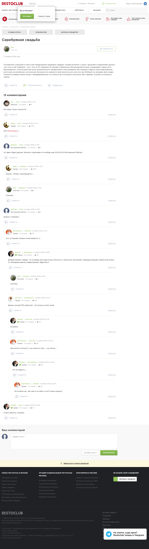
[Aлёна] (6, 125)
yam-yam (18, 297)
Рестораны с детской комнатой (14, 497)
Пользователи (41, 32)
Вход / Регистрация (134, 3)
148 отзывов (21, 126)
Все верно (27, 16)
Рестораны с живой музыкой (13, 494)
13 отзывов (23, 233)
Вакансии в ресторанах (85, 484)
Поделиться (57, 85)
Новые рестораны (9, 484)
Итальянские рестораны (48, 487)
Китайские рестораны (47, 480)
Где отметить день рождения (138, 19)
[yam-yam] (11, 299)
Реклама (91, 3)
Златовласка (17, 231)
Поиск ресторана (10, 10)
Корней (18, 252)
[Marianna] (6, 146)
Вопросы (69, 32)
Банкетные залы (8, 491)
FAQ (104, 528)
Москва (32, 3)
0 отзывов (22, 104)
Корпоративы (74, 19)
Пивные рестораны (9, 481)
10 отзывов (28, 255)
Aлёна (13, 123)
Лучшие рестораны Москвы (87, 487)
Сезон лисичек (95, 19)
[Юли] (6, 49)
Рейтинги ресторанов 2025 (87, 481)
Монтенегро (12, 131)
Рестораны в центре (10, 477)
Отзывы (14, 32)
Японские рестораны (47, 493)
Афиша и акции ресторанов (87, 477)
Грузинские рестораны (48, 484)
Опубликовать (109, 452)
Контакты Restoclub (110, 522)
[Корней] (11, 254)
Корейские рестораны (47, 497)
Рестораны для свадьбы (116, 19)
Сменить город (44, 16)
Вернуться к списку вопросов (76, 463)
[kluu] (6, 103)
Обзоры (97, 10)
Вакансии (106, 525)
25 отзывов (26, 300)
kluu (12, 102)
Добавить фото (90, 452)
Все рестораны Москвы (11, 500)
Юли (12, 47)
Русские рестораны (46, 490)
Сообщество (59, 10)
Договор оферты (109, 512)
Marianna (14, 145)
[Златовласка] (9, 232)
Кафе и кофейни (8, 487)
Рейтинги (79, 10)
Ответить (112, 114)
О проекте (82, 3)
